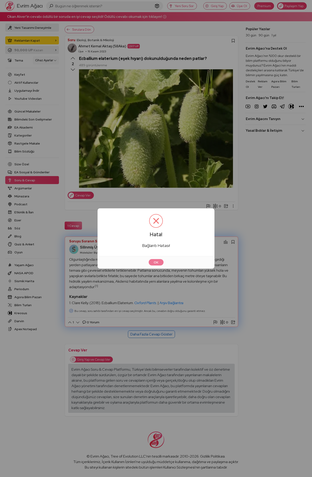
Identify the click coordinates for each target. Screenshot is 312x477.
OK (156, 262)
